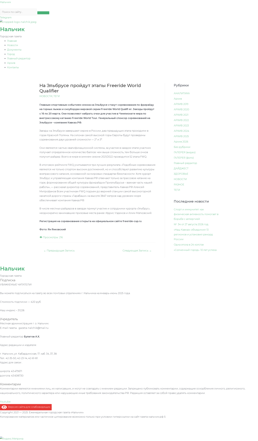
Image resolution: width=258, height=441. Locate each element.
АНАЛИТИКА (182, 93)
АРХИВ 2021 (181, 114)
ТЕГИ (56, 96)
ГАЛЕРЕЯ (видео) (185, 152)
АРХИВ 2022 (181, 120)
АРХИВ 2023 (181, 125)
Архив (11, 63)
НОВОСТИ (45, 96)
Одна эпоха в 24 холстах (189, 244)
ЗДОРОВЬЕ (181, 173)
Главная (12, 40)
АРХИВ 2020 (181, 109)
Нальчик (5, 2)
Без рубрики (182, 147)
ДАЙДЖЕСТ (181, 168)
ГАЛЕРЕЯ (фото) (184, 157)
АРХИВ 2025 (181, 136)
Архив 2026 (181, 141)
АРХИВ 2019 (181, 104)
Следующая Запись (137, 250)
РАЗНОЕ (179, 184)
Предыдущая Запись (59, 250)
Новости (12, 45)
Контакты (13, 67)
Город (11, 54)
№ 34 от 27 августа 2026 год (191, 224)
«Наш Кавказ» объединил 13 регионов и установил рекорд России (193, 234)
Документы (14, 49)
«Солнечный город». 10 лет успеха (195, 250)
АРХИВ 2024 (181, 131)
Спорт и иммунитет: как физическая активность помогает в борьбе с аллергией (196, 214)
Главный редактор (18, 58)
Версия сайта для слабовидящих (28, 407)
